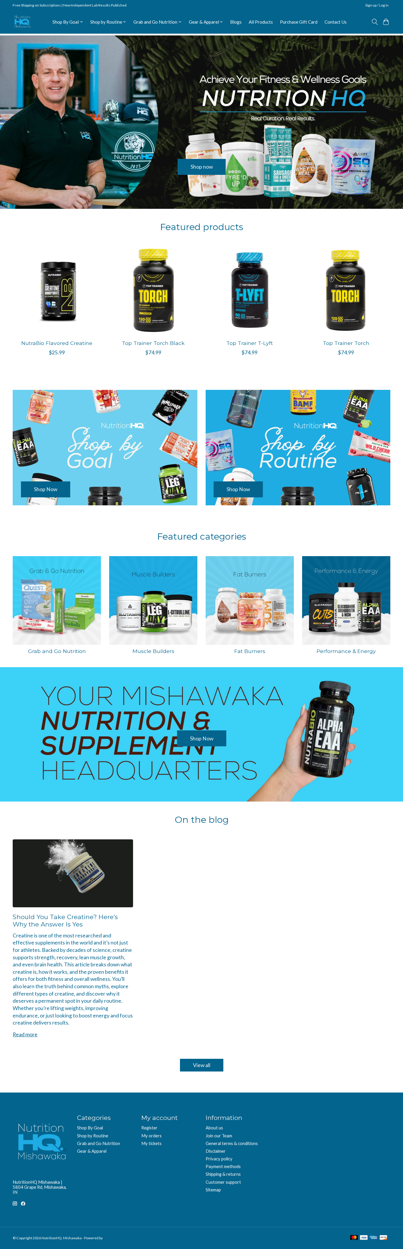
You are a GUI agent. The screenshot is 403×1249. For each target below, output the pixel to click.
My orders (151, 1135)
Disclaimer (216, 1151)
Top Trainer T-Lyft (249, 343)
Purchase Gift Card (298, 22)
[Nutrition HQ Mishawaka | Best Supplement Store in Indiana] (22, 21)
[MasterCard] (354, 1238)
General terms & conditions (232, 1143)
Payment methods (223, 1166)
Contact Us (336, 22)
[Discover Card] (383, 1238)
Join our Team (219, 1135)
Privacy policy (219, 1158)
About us (214, 1127)
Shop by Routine (92, 1135)
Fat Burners (249, 651)
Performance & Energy (346, 651)
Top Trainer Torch (346, 343)
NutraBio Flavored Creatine (56, 343)
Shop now (202, 167)
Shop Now (201, 738)
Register (149, 1127)
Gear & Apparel (92, 1151)
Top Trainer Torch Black (153, 343)
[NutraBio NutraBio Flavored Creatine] (57, 291)
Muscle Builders (153, 651)
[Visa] (364, 1238)
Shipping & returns (223, 1174)
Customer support (223, 1182)
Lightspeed (112, 1238)
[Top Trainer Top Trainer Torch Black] (153, 291)
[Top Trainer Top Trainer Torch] (346, 291)
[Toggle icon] (374, 22)
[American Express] (373, 1238)
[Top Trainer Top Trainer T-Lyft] (250, 291)
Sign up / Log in (377, 5)
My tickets (151, 1143)
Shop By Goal (90, 1127)
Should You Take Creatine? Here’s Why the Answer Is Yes (65, 920)
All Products (261, 22)
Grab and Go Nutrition (57, 651)
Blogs (236, 22)
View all (201, 1065)
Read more (25, 1034)
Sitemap (213, 1189)
